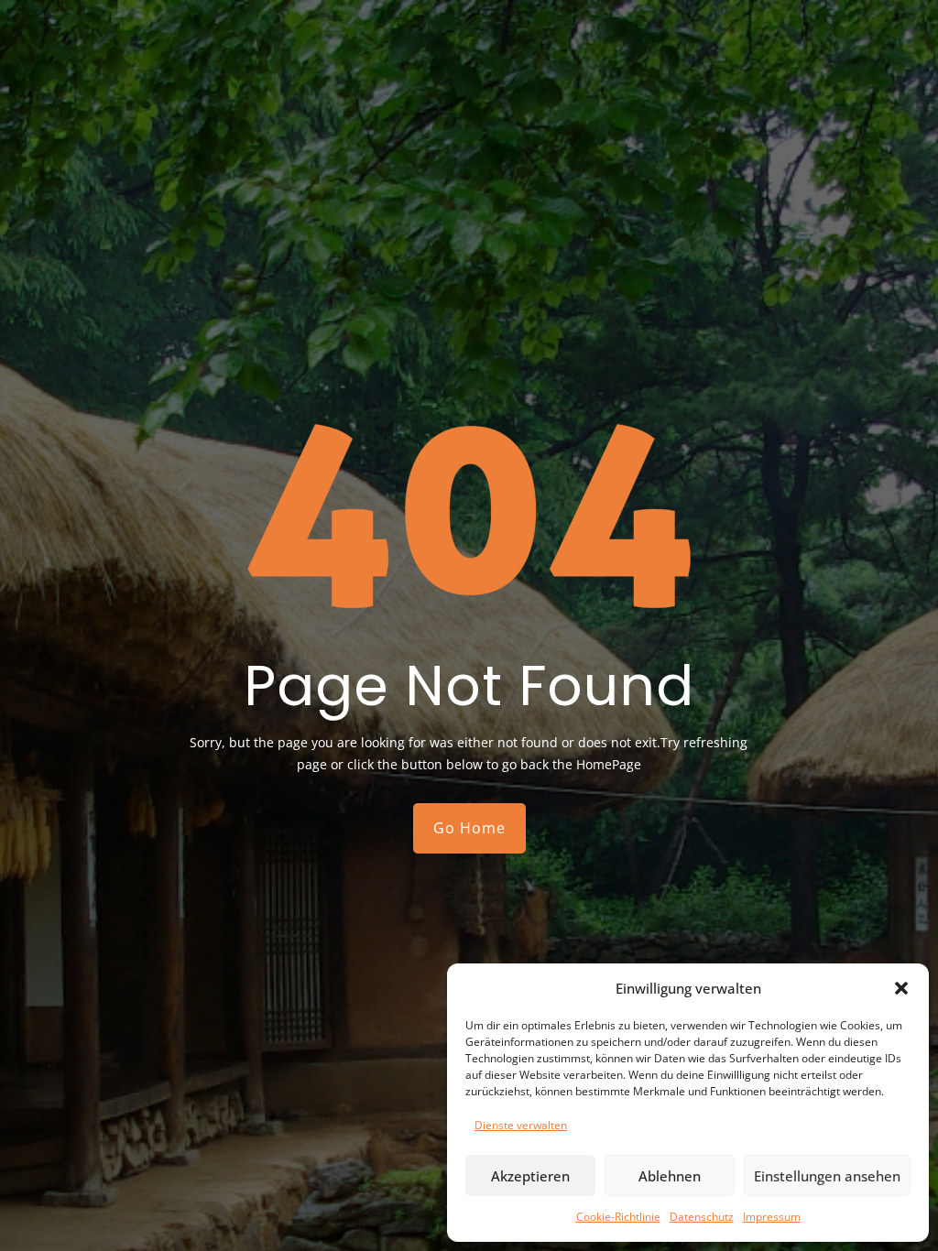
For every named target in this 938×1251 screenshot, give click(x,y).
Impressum (772, 1216)
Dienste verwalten (520, 1125)
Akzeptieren (530, 1176)
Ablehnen (669, 1176)
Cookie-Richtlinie (618, 1216)
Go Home (469, 828)
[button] (901, 988)
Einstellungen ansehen (827, 1176)
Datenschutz (702, 1216)
